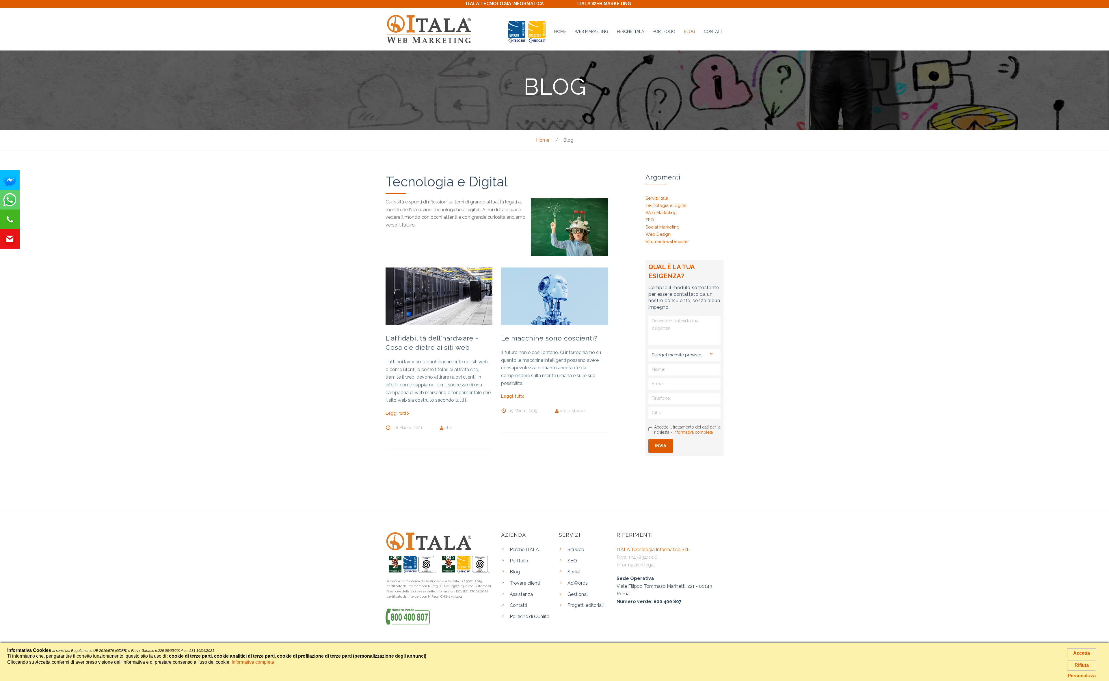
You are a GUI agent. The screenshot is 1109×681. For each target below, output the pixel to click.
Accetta (1081, 653)
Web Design (658, 234)
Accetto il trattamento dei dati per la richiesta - (687, 430)
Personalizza (1082, 675)
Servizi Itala (656, 198)
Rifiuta (1082, 665)
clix (448, 427)
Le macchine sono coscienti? (549, 338)
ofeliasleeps (573, 410)
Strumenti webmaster (667, 241)
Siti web (575, 549)
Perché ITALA (630, 31)
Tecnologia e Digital (665, 205)
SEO (649, 219)
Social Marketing (662, 227)
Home (560, 31)
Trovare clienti (525, 583)
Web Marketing (591, 31)
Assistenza (521, 594)
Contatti (713, 31)
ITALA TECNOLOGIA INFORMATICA (505, 3)
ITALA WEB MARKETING (604, 3)
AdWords (577, 583)
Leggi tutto (397, 413)
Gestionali (578, 594)
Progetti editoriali (585, 605)
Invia (660, 445)
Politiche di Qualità (529, 616)
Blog (689, 31)
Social (573, 572)
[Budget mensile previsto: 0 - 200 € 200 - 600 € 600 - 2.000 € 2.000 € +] (684, 355)
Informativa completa (693, 432)
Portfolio (664, 31)
